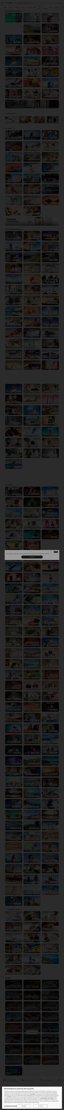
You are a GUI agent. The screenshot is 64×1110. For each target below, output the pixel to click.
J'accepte (23, 1106)
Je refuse (40, 1106)
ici (38, 1102)
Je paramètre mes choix (10, 1106)
